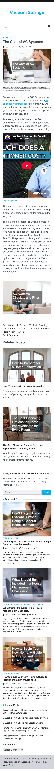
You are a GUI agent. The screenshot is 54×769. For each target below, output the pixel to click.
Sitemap (46, 758)
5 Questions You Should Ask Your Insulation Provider (26, 718)
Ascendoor (27, 761)
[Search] (49, 26)
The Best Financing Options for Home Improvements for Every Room (23, 447)
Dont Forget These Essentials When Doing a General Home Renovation (27, 543)
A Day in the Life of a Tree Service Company (26, 473)
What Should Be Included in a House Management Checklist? (22, 609)
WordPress (8, 765)
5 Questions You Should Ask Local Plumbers (23, 723)
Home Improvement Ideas (33, 605)
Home (5, 37)
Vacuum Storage (27, 12)
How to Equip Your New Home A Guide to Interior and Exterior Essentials (25, 678)
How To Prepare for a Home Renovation (23, 386)
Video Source (10, 200)
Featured (7, 538)
